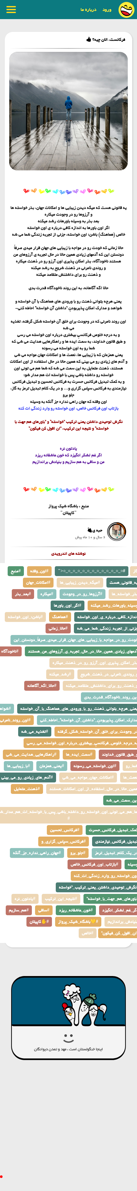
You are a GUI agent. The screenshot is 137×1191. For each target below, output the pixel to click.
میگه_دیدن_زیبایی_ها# (80, 582)
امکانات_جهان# (38, 582)
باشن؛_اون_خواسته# (25, 617)
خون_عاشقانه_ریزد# (76, 910)
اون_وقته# (39, 571)
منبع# (16, 571)
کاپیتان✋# (39, 921)
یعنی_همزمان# (52, 766)
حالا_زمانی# (58, 628)
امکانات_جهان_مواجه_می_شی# (88, 777)
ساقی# (43, 910)
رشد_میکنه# (60, 674)
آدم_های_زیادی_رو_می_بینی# (27, 777)
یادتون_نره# (25, 898)
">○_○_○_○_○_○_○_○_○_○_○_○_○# (91, 571)
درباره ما (88, 9)
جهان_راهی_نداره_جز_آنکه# (37, 853)
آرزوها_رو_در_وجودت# (82, 594)
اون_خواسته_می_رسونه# (95, 766)
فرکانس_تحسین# (64, 830)
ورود (107, 9)
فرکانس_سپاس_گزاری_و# (63, 841)
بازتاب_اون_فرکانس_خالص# (94, 864)
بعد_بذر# (23, 594)
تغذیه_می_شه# (34, 731)
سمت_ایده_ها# (79, 754)
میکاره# (46, 594)
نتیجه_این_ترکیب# (61, 898)
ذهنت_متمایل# (27, 789)
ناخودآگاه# (9, 651)
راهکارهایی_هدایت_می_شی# (31, 754)
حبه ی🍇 (94, 530)
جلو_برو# (77, 853)
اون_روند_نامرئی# (15, 720)
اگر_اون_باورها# (67, 605)
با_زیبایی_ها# (18, 766)
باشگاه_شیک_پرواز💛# (78, 921)
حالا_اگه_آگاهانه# (41, 685)
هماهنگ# (60, 617)
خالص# (87, 933)
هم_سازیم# (19, 910)
